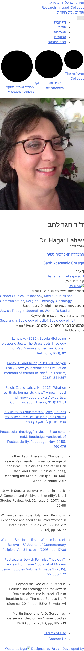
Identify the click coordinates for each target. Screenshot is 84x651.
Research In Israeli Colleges (63, 7)
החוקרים (60, 37)
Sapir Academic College (63, 263)
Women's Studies (58, 311)
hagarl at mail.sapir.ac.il (66, 276)
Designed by (45, 648)
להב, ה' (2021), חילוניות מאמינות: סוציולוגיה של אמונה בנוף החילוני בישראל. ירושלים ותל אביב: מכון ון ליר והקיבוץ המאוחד (35, 417)
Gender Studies (12, 296)
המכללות (60, 32)
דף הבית (60, 22)
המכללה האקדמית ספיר (65, 254)
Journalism (34, 311)
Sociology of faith (63, 320)
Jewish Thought (12, 311)
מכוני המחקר (57, 42)
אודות (80, 12)
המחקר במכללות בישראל (66, 2)
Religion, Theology (40, 301)
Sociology (64, 301)
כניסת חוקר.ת (66, 12)
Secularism (8, 320)
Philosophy (33, 296)
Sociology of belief (33, 320)
